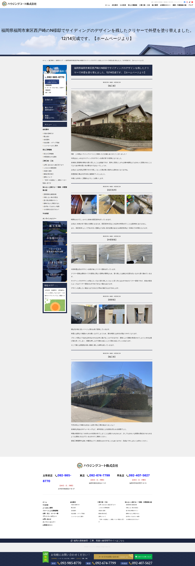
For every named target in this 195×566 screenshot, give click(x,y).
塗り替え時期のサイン (51, 200)
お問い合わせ (47, 519)
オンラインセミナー (49, 218)
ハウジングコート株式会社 (94, 546)
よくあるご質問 (48, 508)
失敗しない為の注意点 (51, 197)
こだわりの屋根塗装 (50, 168)
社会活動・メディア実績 (51, 142)
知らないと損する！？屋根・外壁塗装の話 (55, 188)
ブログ (190, 5)
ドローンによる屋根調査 (50, 510)
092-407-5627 (142, 562)
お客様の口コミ (165, 5)
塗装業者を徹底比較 (50, 194)
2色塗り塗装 (48, 171)
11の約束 (123, 5)
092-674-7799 (105, 562)
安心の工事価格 (49, 154)
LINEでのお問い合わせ (144, 557)
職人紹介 (46, 136)
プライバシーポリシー (50, 516)
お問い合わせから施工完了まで (54, 165)
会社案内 (46, 129)
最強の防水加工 (49, 174)
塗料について (48, 177)
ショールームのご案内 (51, 145)
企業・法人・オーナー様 (50, 513)
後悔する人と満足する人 (51, 203)
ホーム (107, 5)
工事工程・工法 (48, 161)
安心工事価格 (47, 150)
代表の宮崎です (49, 133)
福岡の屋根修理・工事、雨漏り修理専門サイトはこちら (99, 541)
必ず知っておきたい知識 (51, 206)
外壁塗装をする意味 (50, 157)
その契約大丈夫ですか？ (51, 209)
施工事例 (155, 5)
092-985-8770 (55, 77)
